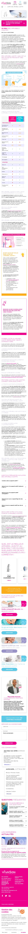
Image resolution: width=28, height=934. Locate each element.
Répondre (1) (7, 764)
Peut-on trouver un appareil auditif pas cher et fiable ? (12, 506)
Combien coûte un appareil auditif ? (10, 480)
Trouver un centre (20, 4)
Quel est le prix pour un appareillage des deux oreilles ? (12, 499)
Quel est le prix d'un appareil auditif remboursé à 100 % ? (12, 487)
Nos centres (4, 876)
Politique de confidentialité (9, 890)
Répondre (8, 793)
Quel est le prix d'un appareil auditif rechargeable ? (10, 493)
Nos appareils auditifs (7, 887)
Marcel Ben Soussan (14, 696)
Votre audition (19, 879)
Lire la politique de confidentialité (8, 927)
